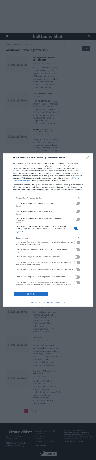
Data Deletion (35, 302)
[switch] (77, 203)
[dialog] (48, 230)
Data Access (48, 302)
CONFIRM (31, 294)
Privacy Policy (61, 302)
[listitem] (48, 198)
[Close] (88, 158)
